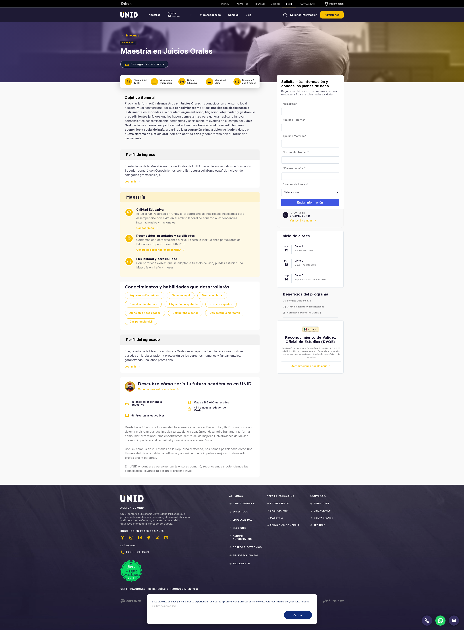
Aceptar (298, 614)
